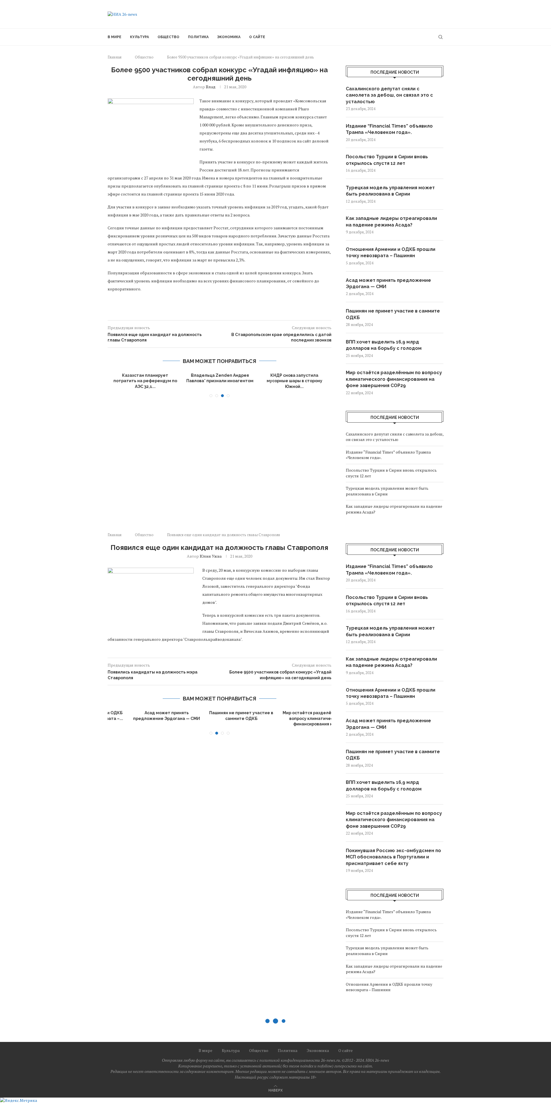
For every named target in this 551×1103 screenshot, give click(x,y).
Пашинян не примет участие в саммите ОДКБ (393, 314)
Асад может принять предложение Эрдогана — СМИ (388, 283)
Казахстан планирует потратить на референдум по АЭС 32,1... (145, 381)
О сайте (257, 37)
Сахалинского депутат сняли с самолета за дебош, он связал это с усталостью (389, 95)
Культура (139, 37)
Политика (198, 37)
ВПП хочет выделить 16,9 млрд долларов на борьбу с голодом (384, 345)
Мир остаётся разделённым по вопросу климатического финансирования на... (294, 718)
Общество (168, 37)
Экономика (228, 37)
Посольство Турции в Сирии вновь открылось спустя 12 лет (387, 160)
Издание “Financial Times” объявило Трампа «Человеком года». (389, 129)
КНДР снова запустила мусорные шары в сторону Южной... (294, 381)
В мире (114, 37)
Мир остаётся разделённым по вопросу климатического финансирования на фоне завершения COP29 (394, 379)
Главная (114, 57)
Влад (211, 86)
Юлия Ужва (211, 556)
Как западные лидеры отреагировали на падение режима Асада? (391, 221)
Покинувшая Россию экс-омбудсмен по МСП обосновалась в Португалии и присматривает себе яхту (393, 857)
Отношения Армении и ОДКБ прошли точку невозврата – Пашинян (390, 252)
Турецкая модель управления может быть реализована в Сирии (390, 191)
